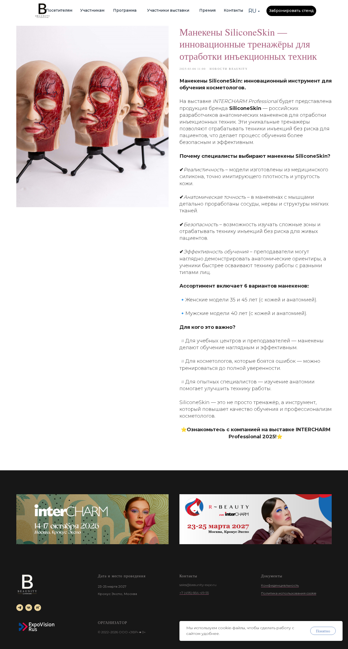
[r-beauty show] (255, 519)
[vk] (28, 607)
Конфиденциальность (280, 585)
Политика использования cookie (288, 593)
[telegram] (19, 607)
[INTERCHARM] (92, 519)
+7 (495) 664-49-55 (194, 593)
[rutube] (37, 607)
